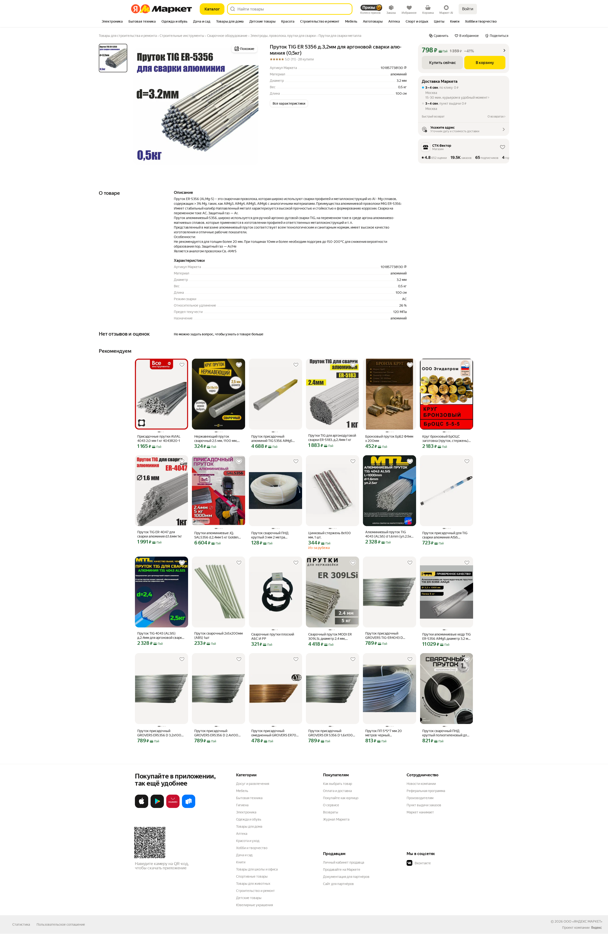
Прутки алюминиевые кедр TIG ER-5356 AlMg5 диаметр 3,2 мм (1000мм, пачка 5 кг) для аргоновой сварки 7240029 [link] (446, 636)
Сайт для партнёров (338, 884)
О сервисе (331, 805)
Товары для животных (253, 883)
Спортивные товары (252, 876)
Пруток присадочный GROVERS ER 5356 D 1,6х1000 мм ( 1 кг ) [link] (331, 733)
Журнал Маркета (336, 819)
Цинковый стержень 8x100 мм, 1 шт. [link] (329, 535)
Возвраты (330, 812)
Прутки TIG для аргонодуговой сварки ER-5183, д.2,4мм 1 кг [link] (332, 438)
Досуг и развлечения (252, 784)
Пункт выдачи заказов (424, 805)
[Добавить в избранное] (182, 365)
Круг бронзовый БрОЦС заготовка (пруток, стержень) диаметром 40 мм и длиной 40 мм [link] (446, 439)
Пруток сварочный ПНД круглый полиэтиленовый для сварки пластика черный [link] (445, 733)
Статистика (21, 924)
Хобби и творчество (251, 848)
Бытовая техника (249, 798)
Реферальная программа (426, 791)
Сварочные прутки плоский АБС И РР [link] (272, 636)
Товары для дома (249, 826)
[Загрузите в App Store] (141, 807)
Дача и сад (244, 855)
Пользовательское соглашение (61, 924)
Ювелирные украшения (254, 905)
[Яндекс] (596, 927)
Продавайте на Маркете (341, 869)
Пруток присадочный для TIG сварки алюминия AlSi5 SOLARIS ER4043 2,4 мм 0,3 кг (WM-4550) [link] (445, 535)
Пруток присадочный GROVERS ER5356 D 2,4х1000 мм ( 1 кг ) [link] (217, 733)
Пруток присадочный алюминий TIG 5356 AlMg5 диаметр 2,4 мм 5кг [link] (271, 439)
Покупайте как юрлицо (340, 798)
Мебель (242, 791)
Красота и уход (247, 841)
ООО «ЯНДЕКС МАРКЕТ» (583, 921)
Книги (240, 862)
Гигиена (242, 805)
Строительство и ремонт (255, 891)
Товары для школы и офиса (257, 869)
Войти (467, 9)
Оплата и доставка (337, 791)
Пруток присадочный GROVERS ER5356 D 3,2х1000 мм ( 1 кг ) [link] (160, 733)
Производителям (420, 798)
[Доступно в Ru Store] (188, 807)
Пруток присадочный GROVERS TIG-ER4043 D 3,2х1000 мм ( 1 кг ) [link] (384, 635)
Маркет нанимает (420, 812)
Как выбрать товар (337, 784)
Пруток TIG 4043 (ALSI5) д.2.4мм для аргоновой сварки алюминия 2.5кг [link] (160, 635)
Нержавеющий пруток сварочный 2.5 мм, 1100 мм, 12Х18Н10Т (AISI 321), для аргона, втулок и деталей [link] (215, 439)
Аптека (241, 834)
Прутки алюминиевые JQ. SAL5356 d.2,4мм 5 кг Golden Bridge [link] (216, 535)
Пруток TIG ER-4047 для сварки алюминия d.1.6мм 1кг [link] (159, 534)
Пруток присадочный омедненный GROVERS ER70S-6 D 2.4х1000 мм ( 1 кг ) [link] (275, 733)
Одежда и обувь (248, 819)
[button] (289, 103)
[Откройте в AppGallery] (173, 807)
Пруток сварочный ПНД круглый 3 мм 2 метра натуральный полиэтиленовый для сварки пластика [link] (275, 535)
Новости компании (421, 784)
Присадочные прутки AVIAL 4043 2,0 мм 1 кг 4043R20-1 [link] (158, 439)
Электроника (246, 812)
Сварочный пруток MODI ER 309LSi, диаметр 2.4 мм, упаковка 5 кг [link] (330, 636)
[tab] (112, 22)
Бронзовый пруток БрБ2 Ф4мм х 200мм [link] (389, 439)
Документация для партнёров (346, 877)
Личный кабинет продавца (343, 862)
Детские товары (248, 898)
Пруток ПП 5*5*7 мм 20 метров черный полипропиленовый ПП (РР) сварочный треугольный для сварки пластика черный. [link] (387, 733)
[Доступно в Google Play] (157, 807)
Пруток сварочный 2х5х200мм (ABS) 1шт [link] (218, 635)
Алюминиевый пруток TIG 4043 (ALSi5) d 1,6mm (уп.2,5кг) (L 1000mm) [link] (389, 534)
